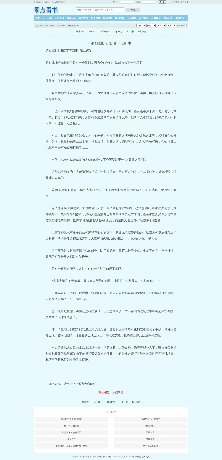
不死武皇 (150, 432)
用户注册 (184, 2)
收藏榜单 (156, 18)
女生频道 (131, 18)
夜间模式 (180, 26)
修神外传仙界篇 (71, 426)
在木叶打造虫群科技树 (71, 419)
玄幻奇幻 (59, 18)
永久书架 (47, 18)
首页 (37, 18)
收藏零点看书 (59, 2)
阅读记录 (180, 18)
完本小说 (168, 18)
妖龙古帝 (71, 439)
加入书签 (142, 31)
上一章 (91, 31)
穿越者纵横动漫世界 (71, 432)
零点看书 (46, 10)
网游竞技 (107, 18)
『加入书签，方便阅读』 (111, 392)
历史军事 (95, 18)
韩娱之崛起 (150, 426)
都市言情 (83, 18)
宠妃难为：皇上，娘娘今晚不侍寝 (71, 446)
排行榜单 (143, 18)
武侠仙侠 (71, 18)
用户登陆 (175, 2)
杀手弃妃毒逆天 (150, 446)
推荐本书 (80, 31)
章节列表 (105, 31)
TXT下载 (129, 31)
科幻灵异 (119, 18)
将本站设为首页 (42, 2)
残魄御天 (150, 439)
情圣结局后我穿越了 (150, 419)
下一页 (119, 31)
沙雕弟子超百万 (51, 26)
